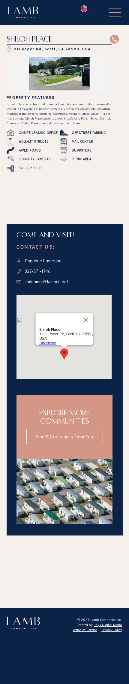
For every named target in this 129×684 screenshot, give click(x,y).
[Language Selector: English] (84, 8)
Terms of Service (85, 630)
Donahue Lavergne (43, 261)
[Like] (114, 39)
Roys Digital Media (108, 625)
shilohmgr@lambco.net (46, 281)
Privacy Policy (111, 630)
